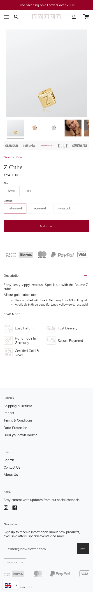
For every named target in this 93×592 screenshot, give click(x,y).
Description (12, 276)
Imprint (9, 413)
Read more (12, 314)
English (13, 562)
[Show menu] (7, 17)
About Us (11, 475)
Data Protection (15, 428)
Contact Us (12, 467)
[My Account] (73, 17)
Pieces (7, 157)
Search (9, 460)
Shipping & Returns (18, 406)
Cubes (19, 157)
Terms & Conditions (18, 420)
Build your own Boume (20, 435)
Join (83, 548)
